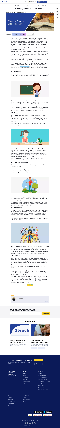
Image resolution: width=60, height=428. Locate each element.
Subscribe (46, 313)
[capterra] (30, 415)
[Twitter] (57, 11)
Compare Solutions (42, 385)
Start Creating (21, 5)
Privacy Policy (31, 420)
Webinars (10, 397)
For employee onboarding (43, 383)
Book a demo (43, 1)
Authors (24, 401)
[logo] (4, 1)
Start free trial (32, 1)
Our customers (26, 395)
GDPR (37, 420)
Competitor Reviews (42, 387)
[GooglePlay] (48, 412)
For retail (40, 373)
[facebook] (25, 423)
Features (24, 373)
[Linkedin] (57, 14)
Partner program (26, 399)
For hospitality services (42, 379)
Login (26, 1)
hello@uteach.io (11, 372)
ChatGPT (16, 34)
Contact (24, 397)
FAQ (8, 405)
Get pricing (38, 363)
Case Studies (10, 399)
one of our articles (24, 66)
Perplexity (22, 34)
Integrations (25, 377)
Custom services (26, 381)
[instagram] (35, 423)
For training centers (42, 375)
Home (12, 5)
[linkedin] (30, 423)
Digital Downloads (11, 401)
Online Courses (29, 5)
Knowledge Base (11, 403)
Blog (16, 5)
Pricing (24, 375)
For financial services (42, 377)
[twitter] (32, 423)
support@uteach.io (12, 375)
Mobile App (25, 379)
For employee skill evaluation (44, 381)
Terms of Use (25, 420)
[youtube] (27, 423)
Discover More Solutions (43, 389)
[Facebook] (57, 8)
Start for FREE (30, 284)
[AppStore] (38, 412)
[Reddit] (57, 17)
